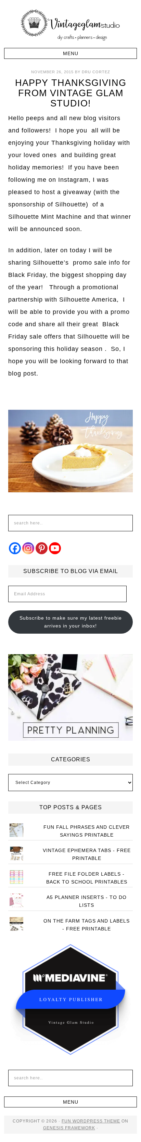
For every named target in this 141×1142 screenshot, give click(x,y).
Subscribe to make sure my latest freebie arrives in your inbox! (71, 622)
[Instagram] (28, 548)
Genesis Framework (69, 1128)
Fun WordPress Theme (91, 1121)
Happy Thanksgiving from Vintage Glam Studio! (70, 93)
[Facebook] (15, 548)
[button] (70, 53)
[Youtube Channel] (55, 548)
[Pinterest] (42, 548)
